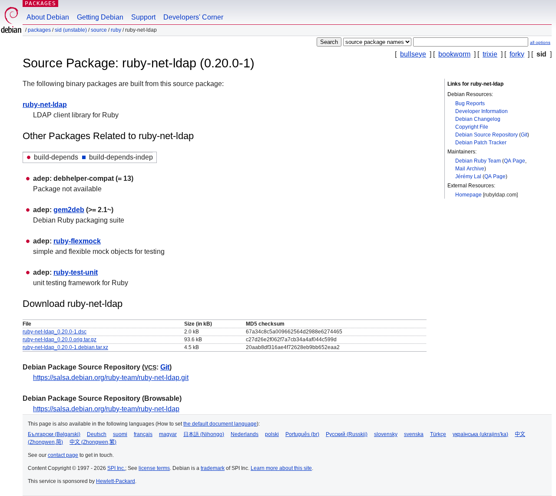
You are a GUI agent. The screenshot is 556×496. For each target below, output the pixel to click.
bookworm (454, 54)
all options (540, 42)
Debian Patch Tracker (480, 143)
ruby (116, 30)
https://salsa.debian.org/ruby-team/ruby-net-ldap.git (111, 377)
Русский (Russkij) (346, 434)
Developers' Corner (193, 17)
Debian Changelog (477, 119)
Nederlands (244, 434)
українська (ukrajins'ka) (480, 434)
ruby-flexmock (77, 241)
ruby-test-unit (75, 272)
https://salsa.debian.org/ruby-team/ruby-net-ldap (106, 409)
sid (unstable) (71, 30)
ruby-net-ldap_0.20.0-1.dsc (54, 332)
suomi (120, 434)
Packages (40, 3)
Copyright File (471, 127)
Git (524, 135)
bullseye (413, 54)
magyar (168, 434)
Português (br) (302, 434)
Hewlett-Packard (115, 481)
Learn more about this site (281, 468)
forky (517, 54)
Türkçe (438, 434)
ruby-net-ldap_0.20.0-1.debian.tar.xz (65, 347)
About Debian (47, 17)
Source (99, 30)
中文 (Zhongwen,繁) (93, 442)
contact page (63, 455)
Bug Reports (470, 103)
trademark (213, 468)
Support (143, 17)
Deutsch (96, 434)
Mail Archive (469, 169)
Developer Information (481, 111)
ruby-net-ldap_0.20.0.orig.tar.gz (59, 339)
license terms (154, 468)
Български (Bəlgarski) (54, 434)
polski (272, 434)
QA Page (514, 161)
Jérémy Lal (468, 176)
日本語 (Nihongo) (203, 434)
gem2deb (68, 209)
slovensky (385, 434)
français (143, 434)
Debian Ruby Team (478, 161)
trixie (490, 54)
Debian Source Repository (486, 135)
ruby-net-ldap (45, 104)
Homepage (468, 195)
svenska (414, 434)
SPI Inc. (116, 468)
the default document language (220, 424)
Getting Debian (100, 17)
